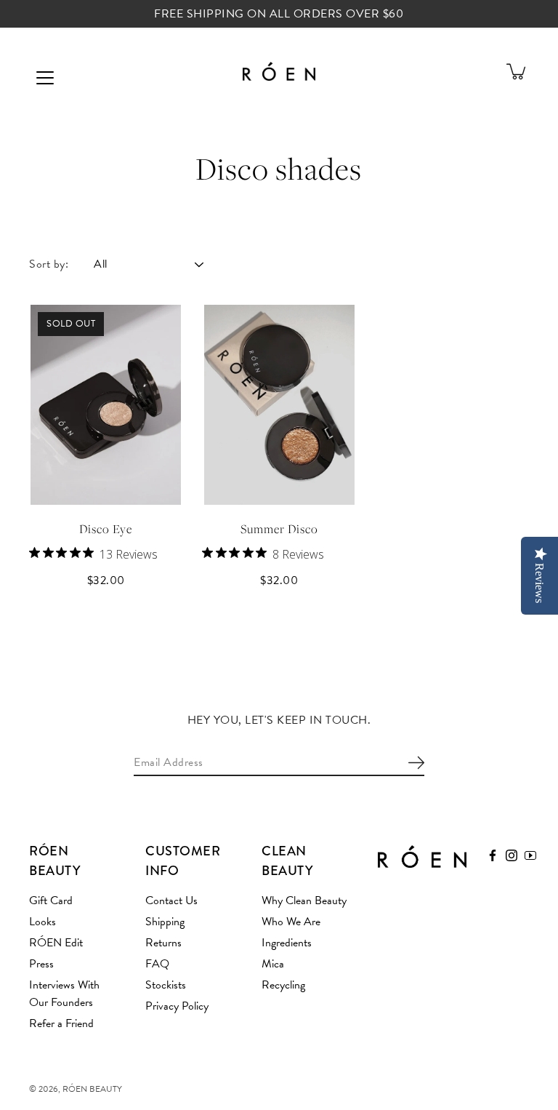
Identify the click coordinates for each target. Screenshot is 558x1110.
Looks (42, 921)
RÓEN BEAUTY (92, 1088)
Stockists (165, 985)
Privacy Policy (177, 1006)
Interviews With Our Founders (64, 993)
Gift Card (51, 900)
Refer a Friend (61, 1023)
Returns (163, 942)
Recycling (283, 985)
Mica (273, 964)
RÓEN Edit (56, 942)
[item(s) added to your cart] (517, 71)
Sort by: (48, 264)
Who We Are (291, 921)
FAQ (157, 964)
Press (41, 964)
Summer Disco (279, 529)
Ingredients (287, 942)
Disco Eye (105, 529)
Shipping (165, 921)
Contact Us (171, 900)
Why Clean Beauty (304, 900)
